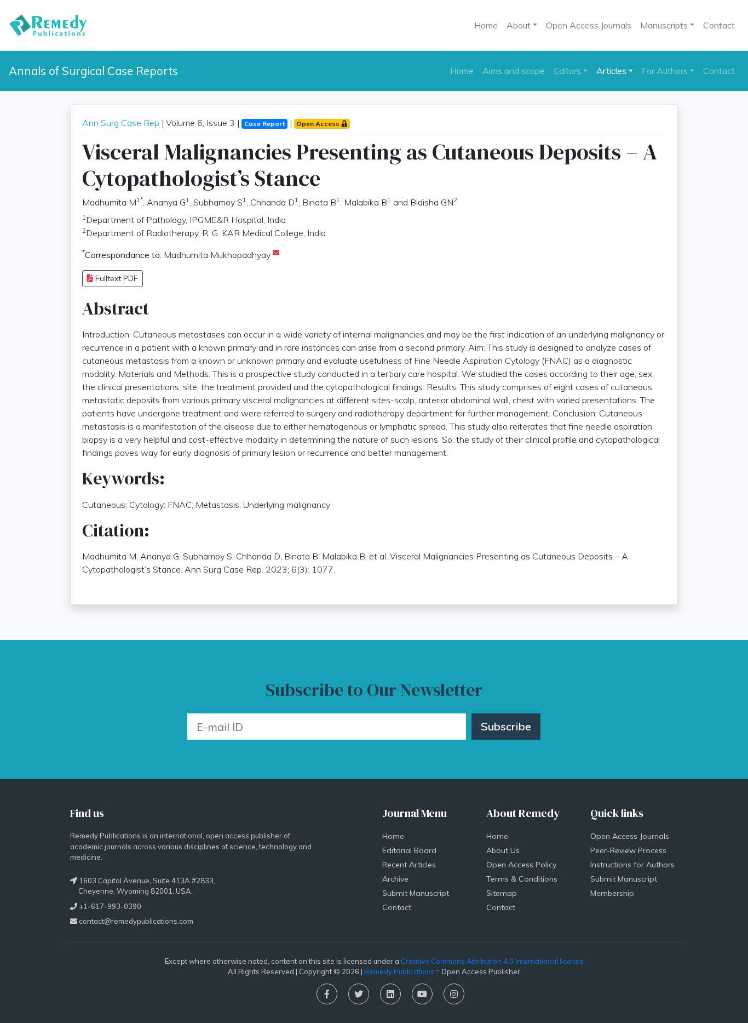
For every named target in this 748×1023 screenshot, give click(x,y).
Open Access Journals (588, 25)
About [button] (519, 25)
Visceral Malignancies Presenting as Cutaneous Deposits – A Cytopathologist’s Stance (369, 165)
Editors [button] (567, 70)
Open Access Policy (521, 865)
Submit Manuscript (415, 893)
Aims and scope (513, 70)
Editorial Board (409, 850)
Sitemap (501, 893)
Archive (395, 879)
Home (486, 25)
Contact (719, 25)
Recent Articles (409, 865)
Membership (612, 893)
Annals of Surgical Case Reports (93, 71)
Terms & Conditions (521, 879)
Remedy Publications (399, 971)
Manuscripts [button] (664, 25)
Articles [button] (611, 70)
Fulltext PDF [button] (115, 278)
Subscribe (506, 726)
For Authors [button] (665, 70)
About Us (503, 850)
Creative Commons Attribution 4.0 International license (492, 961)
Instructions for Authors (632, 865)
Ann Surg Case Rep (120, 122)
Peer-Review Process (628, 850)
